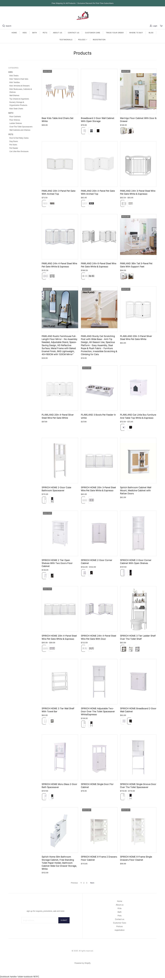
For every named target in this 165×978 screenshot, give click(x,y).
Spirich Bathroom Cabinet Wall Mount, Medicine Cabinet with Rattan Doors (135, 490)
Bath (120, 912)
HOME (14, 33)
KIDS (25, 33)
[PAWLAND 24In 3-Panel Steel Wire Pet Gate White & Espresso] (138, 164)
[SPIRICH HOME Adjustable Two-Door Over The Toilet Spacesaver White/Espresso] (99, 681)
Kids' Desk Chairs (16, 108)
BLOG (151, 33)
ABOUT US (57, 33)
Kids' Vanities (14, 82)
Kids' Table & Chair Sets (18, 79)
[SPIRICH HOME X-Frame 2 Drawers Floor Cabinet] (99, 830)
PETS (45, 33)
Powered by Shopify (83, 963)
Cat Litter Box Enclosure (18, 151)
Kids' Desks (13, 76)
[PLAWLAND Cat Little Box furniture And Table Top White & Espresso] (138, 388)
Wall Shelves (14, 95)
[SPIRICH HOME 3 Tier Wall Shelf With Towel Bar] (60, 681)
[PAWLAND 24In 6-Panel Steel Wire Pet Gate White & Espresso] (99, 237)
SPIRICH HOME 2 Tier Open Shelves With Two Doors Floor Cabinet (57, 563)
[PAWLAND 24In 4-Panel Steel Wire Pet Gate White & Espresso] (60, 237)
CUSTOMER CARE (92, 33)
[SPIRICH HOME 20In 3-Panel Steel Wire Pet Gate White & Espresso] (99, 460)
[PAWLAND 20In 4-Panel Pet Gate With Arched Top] (99, 164)
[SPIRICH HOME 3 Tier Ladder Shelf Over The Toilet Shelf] (138, 609)
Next (92, 883)
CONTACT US (73, 33)
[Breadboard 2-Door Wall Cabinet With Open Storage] (99, 91)
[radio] (83, 130)
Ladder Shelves (15, 123)
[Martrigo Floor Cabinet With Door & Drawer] (138, 91)
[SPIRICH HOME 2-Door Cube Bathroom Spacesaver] (60, 460)
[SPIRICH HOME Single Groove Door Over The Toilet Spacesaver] (138, 757)
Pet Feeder (13, 148)
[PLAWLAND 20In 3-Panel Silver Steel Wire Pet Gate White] (138, 309)
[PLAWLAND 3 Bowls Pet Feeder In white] (99, 388)
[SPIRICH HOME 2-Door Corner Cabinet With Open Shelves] (138, 533)
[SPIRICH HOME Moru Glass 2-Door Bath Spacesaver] (60, 757)
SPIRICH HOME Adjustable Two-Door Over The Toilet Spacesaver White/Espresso (98, 711)
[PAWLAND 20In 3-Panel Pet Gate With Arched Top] (60, 164)
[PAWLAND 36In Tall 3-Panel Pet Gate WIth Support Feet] (138, 237)
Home (119, 901)
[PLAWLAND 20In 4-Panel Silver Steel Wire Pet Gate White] (60, 388)
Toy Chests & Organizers (19, 99)
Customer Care (119, 923)
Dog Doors (13, 141)
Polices (119, 926)
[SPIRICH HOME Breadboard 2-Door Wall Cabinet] (138, 681)
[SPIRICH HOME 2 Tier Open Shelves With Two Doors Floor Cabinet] (60, 533)
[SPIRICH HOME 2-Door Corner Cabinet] (99, 533)
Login (155, 26)
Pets (120, 915)
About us (119, 905)
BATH (34, 33)
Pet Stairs (13, 145)
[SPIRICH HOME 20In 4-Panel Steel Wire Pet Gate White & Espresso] (60, 609)
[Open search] (4, 26)
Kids (120, 908)
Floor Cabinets (15, 116)
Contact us (119, 919)
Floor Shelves (14, 120)
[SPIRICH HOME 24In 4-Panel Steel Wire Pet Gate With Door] (99, 609)
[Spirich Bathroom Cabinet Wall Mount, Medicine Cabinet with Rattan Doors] (138, 460)
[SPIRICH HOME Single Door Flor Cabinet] (99, 757)
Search (8, 26)
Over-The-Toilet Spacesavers (20, 127)
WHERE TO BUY (136, 33)
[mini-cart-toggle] (161, 26)
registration (99, 40)
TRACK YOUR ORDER (115, 33)
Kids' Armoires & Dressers (19, 86)
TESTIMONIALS (65, 40)
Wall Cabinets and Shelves (19, 130)
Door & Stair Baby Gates (19, 138)
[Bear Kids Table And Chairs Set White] (60, 91)
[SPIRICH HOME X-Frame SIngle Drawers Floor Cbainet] (138, 830)
